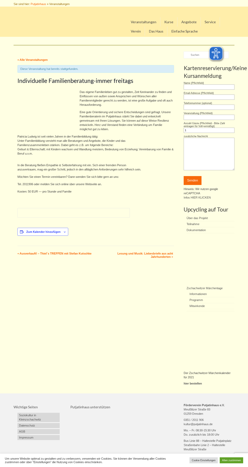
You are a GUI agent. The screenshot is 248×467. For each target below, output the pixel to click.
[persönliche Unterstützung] (232, 3)
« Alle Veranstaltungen (32, 59)
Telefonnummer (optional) (198, 103)
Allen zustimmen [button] (231, 460)
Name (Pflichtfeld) (194, 83)
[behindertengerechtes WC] (228, 3)
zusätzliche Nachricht (196, 136)
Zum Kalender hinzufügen (43, 232)
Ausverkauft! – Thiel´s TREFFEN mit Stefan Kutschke (54, 253)
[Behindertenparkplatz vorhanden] (224, 3)
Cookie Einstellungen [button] (203, 460)
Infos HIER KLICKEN (197, 197)
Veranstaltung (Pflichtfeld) (198, 113)
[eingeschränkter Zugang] (220, 3)
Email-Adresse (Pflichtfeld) (199, 93)
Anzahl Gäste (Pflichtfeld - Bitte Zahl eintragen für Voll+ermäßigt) (204, 125)
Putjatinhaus (38, 4)
